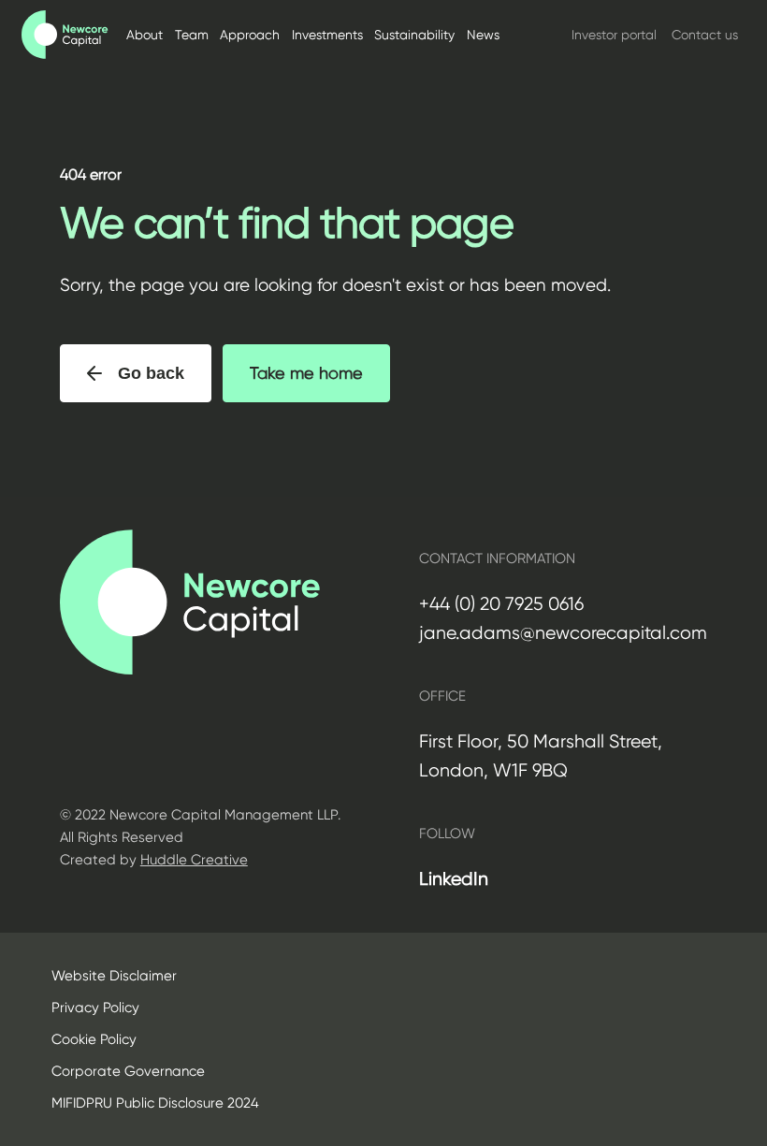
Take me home (306, 373)
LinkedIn (453, 879)
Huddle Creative (194, 859)
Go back (151, 373)
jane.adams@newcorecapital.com (563, 633)
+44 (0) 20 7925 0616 (501, 604)
